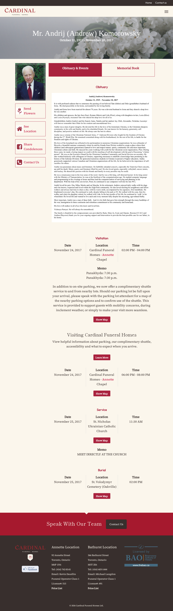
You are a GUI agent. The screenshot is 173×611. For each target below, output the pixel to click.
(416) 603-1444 (99, 569)
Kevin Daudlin (67, 574)
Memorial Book (128, 68)
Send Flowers (29, 110)
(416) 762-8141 (63, 569)
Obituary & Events (75, 68)
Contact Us (31, 162)
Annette (108, 255)
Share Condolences (33, 146)
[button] (166, 11)
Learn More (101, 357)
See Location (30, 128)
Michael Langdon (106, 574)
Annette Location (65, 547)
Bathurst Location (102, 547)
